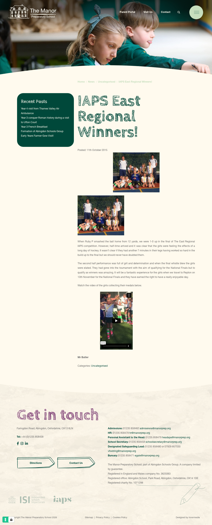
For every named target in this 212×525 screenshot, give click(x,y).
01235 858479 (154, 437)
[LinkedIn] (26, 443)
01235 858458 (137, 441)
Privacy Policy (103, 517)
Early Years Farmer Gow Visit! (37, 135)
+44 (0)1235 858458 (32, 436)
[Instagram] (21, 443)
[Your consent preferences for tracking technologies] (11, 520)
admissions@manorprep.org (155, 428)
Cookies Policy (120, 517)
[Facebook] (18, 443)
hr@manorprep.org (139, 432)
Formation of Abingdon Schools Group (42, 131)
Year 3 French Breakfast (34, 126)
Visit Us (148, 12)
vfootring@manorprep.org (122, 451)
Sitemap (89, 517)
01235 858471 (126, 455)
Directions (36, 462)
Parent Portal (127, 12)
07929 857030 (172, 446)
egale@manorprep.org (147, 455)
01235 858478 (121, 432)
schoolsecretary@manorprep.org (164, 441)
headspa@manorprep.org (176, 437)
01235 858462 (131, 428)
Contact (165, 12)
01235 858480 (153, 446)
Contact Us (76, 462)
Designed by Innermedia (188, 517)
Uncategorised (99, 365)
